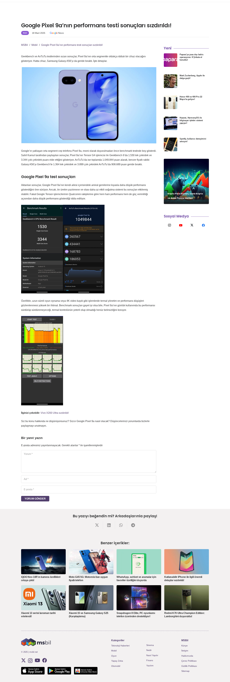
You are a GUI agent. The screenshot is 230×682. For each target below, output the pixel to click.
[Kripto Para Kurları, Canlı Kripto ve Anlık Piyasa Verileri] (186, 181)
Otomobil (115, 666)
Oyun (114, 656)
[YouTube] (180, 225)
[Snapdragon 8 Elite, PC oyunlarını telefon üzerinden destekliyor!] (139, 597)
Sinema (150, 645)
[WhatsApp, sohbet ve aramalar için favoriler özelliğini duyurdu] (139, 561)
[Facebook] (203, 225)
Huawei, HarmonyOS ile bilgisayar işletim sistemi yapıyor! (191, 120)
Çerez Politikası (189, 661)
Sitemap (185, 671)
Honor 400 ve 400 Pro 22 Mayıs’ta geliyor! (191, 98)
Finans (149, 660)
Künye (184, 645)
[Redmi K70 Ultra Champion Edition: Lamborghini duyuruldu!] (186, 597)
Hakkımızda (187, 656)
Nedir (149, 650)
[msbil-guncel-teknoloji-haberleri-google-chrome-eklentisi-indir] (85, 670)
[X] (192, 225)
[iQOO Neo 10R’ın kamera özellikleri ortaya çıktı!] (43, 561)
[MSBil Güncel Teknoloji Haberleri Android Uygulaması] (59, 670)
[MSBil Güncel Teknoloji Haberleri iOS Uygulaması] (33, 670)
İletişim (184, 650)
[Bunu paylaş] (97, 525)
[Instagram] (169, 225)
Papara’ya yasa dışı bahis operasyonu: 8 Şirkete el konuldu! (191, 57)
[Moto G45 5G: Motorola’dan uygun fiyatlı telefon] (91, 561)
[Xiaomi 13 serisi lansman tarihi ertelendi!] (43, 597)
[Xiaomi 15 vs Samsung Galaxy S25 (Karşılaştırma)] (91, 597)
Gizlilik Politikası (189, 666)
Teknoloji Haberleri (120, 645)
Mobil (114, 650)
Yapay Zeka (117, 661)
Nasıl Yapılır (152, 655)
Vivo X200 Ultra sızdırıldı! (55, 413)
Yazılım (149, 665)
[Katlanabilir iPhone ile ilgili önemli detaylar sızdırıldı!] (186, 561)
